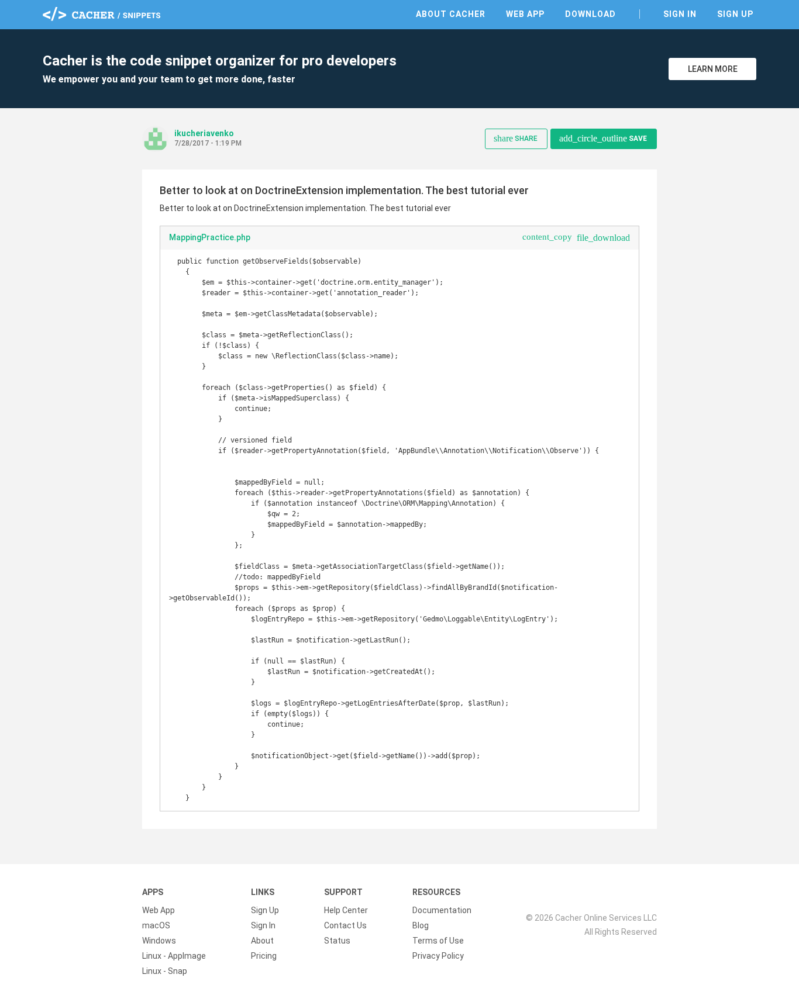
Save (603, 138)
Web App (525, 14)
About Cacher (450, 14)
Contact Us (345, 925)
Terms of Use (438, 940)
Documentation (441, 910)
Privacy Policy (438, 955)
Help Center (346, 910)
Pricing (264, 955)
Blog (420, 925)
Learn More (713, 69)
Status (337, 940)
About (262, 940)
